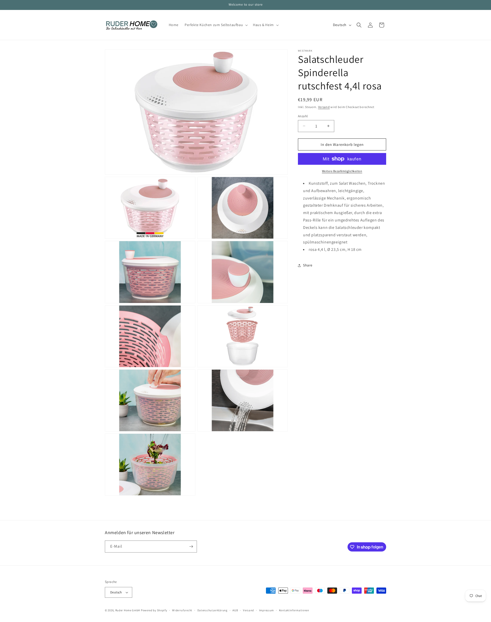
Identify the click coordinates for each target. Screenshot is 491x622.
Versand (324, 107)
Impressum (266, 610)
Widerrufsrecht (182, 610)
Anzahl (303, 116)
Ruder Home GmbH (127, 610)
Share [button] (308, 265)
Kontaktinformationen (294, 610)
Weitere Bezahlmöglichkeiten (342, 171)
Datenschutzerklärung (212, 610)
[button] (216, 24)
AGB (235, 610)
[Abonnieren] (191, 547)
